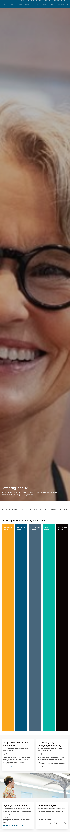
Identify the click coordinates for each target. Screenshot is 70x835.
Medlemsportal (41, 0)
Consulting (12, 4)
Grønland (63, 0)
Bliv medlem (35, 0)
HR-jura (36, 4)
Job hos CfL (30, 0)
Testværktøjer (28, 4)
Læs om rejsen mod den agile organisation (13, 825)
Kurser (4, 4)
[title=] (67, 5)
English (66, 0)
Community (44, 4)
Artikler (52, 4)
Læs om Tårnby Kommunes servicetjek (12, 766)
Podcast (46, 0)
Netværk (20, 4)
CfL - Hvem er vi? (24, 0)
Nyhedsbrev (51, 0)
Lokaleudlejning (57, 0)
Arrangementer (61, 4)
